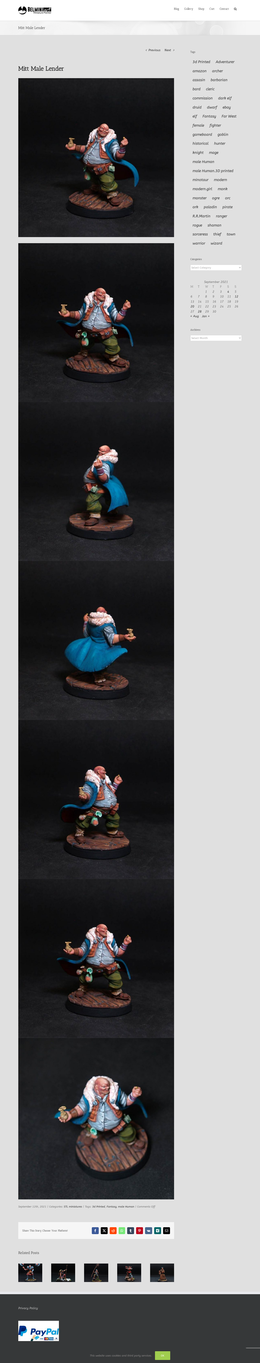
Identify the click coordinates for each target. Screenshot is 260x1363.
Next (168, 50)
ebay (227, 107)
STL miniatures (73, 1206)
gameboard (202, 134)
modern (220, 180)
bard (196, 89)
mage (213, 152)
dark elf (225, 98)
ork (195, 207)
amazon (200, 71)
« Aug (194, 316)
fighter (215, 125)
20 (192, 306)
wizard (216, 243)
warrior (199, 243)
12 (236, 296)
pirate (227, 207)
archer (217, 71)
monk (223, 189)
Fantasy (111, 1206)
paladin (210, 207)
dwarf (212, 107)
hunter (219, 143)
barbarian (219, 80)
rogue (197, 225)
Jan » (206, 316)
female (198, 125)
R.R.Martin (201, 216)
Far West (229, 116)
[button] (235, 8)
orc (227, 198)
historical (201, 143)
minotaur (200, 180)
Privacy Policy (28, 1308)
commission (203, 98)
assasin (199, 80)
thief (217, 234)
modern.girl (202, 189)
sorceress (200, 234)
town (231, 234)
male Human (126, 1206)
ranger (221, 216)
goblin (223, 134)
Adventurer (225, 62)
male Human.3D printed (213, 171)
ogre (216, 198)
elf (195, 116)
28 (200, 311)
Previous (154, 50)
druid (197, 107)
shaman (214, 225)
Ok (162, 1355)
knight (198, 152)
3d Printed (98, 1206)
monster (200, 198)
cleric (210, 89)
